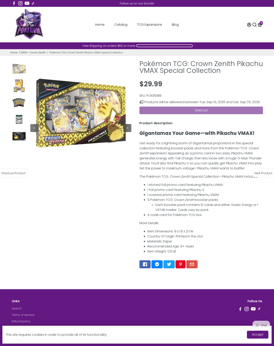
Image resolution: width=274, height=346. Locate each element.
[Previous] (34, 128)
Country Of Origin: (175, 236)
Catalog (120, 24)
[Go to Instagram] (20, 3)
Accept (257, 334)
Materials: (159, 241)
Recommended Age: (170, 246)
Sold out (201, 110)
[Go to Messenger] (157, 264)
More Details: (149, 223)
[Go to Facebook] (14, 3)
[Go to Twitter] (169, 264)
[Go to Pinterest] (181, 264)
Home (100, 24)
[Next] (127, 128)
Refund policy (21, 321)
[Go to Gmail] (192, 264)
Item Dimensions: (170, 231)
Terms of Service (23, 315)
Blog (175, 24)
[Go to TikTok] (33, 3)
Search (17, 308)
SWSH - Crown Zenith (33, 52)
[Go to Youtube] (26, 3)
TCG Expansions (149, 24)
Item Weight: (161, 251)
